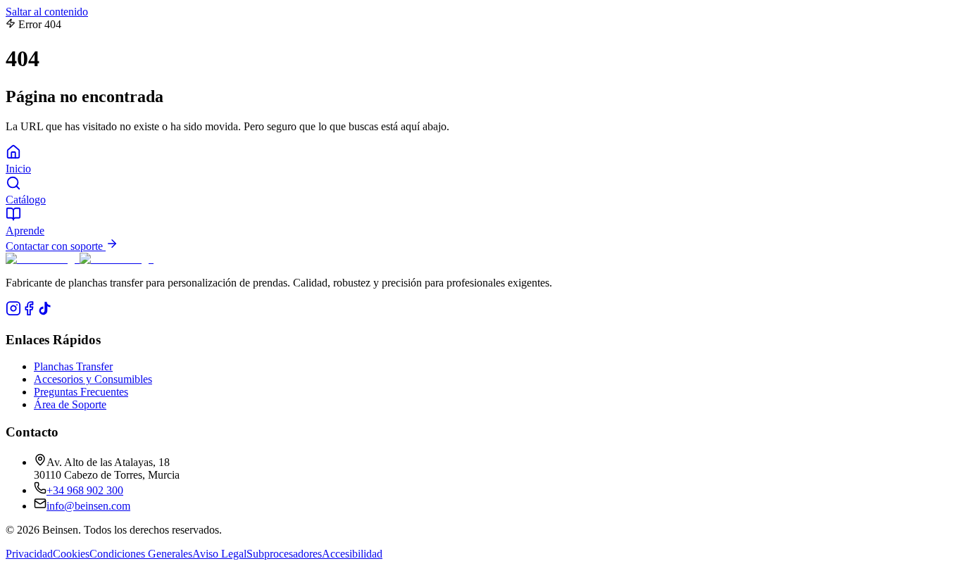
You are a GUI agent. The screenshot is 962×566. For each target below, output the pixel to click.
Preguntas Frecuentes (81, 392)
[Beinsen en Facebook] (29, 312)
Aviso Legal (219, 554)
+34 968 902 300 (84, 490)
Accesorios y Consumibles (93, 379)
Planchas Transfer (73, 366)
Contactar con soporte (56, 246)
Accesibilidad (352, 554)
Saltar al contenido (47, 12)
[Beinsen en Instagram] (13, 312)
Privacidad (29, 554)
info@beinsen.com (88, 506)
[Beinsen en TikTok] (44, 312)
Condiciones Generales (140, 554)
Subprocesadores (284, 554)
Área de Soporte (70, 404)
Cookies (71, 554)
